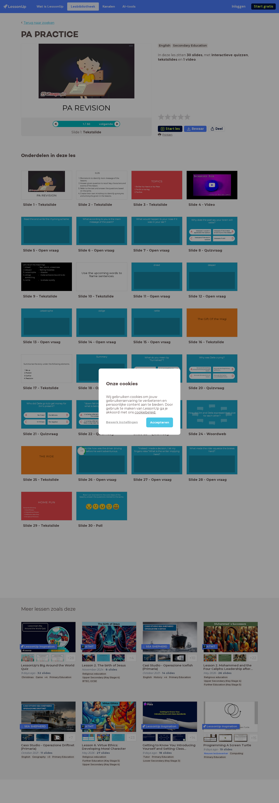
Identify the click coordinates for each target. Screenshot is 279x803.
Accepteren (159, 422)
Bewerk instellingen (122, 422)
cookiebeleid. (145, 412)
